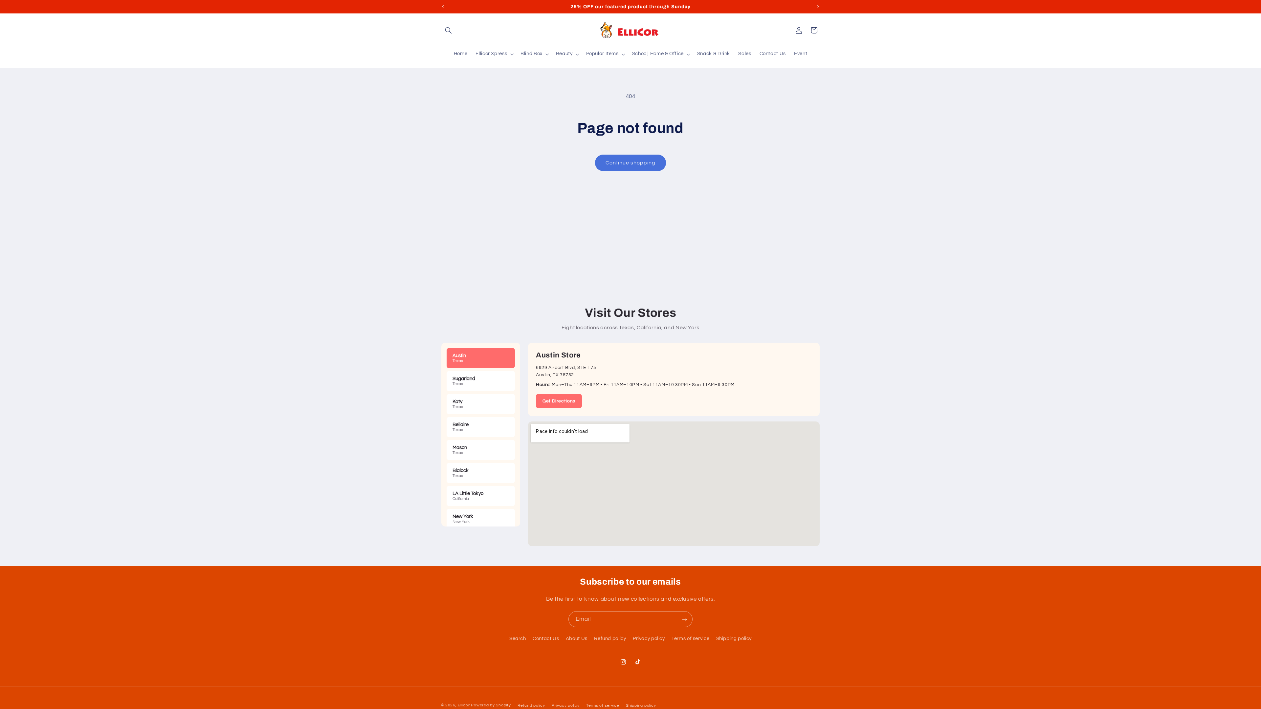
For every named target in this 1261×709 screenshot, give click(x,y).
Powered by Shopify (491, 705)
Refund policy (610, 638)
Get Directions (558, 401)
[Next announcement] (818, 6)
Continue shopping (631, 162)
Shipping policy (734, 638)
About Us (576, 638)
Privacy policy (649, 638)
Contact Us (546, 638)
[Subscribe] (684, 619)
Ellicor (464, 705)
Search (517, 638)
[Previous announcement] (443, 6)
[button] (448, 30)
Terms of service (690, 638)
